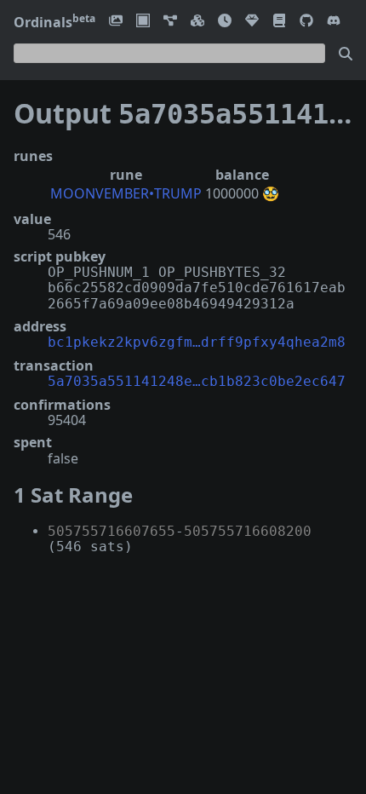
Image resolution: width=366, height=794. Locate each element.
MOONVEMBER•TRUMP (126, 193)
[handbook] (279, 22)
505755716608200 (248, 531)
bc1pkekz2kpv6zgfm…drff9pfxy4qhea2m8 (197, 342)
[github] (306, 22)
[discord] (333, 22)
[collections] (170, 22)
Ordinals (54, 22)
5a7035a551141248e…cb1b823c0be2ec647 (197, 381)
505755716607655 (111, 531)
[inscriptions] (116, 22)
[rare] (252, 22)
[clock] (225, 22)
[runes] (143, 22)
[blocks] (197, 22)
